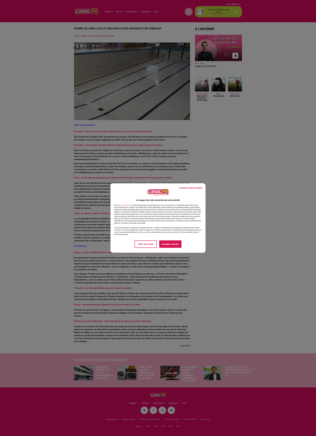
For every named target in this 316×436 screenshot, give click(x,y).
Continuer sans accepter (190, 187)
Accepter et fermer (170, 244)
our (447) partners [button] (126, 205)
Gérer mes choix (145, 244)
